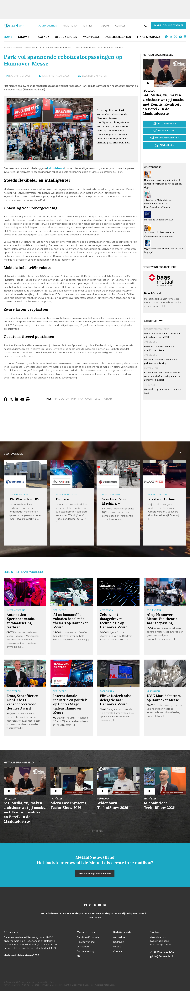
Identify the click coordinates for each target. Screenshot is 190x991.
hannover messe (89, 398)
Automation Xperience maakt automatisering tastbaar (20, 621)
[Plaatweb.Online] (154, 482)
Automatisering (16, 610)
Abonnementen (48, 26)
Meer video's (95, 831)
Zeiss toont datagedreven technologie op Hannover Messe (113, 621)
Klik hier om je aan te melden (94, 873)
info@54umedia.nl (162, 956)
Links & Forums (149, 36)
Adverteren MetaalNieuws (16, 985)
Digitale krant (167, 130)
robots (108, 398)
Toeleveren (60, 610)
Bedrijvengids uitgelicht (160, 267)
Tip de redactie (167, 123)
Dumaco (62, 499)
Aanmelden (119, 937)
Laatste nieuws (153, 321)
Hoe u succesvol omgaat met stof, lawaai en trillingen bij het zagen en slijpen (163, 184)
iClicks (52, 982)
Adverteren (70, 26)
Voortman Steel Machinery (114, 501)
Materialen (151, 368)
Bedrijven (118, 942)
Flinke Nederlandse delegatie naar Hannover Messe (115, 700)
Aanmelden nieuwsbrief (168, 25)
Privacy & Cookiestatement (55, 985)
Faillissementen (118, 36)
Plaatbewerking (19, 494)
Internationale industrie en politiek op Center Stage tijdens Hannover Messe (70, 704)
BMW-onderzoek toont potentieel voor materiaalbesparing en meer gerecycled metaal (162, 376)
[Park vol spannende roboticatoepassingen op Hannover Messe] (49, 158)
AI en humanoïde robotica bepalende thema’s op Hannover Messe (70, 621)
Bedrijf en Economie (156, 329)
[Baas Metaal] (160, 290)
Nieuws (23, 36)
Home (8, 36)
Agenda (43, 36)
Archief (87, 26)
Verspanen (150, 342)
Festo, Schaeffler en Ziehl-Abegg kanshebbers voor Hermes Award (22, 702)
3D (78, 956)
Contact (120, 26)
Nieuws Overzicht (24, 47)
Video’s (105, 26)
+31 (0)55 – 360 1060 (163, 951)
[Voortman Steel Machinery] (107, 482)
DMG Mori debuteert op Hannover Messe (164, 698)
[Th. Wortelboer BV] (15, 481)
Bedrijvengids (66, 36)
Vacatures (91, 36)
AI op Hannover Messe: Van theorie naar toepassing (162, 619)
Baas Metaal (152, 293)
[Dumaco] (61, 482)
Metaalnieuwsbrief (167, 137)
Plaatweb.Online (161, 499)
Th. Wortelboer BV (24, 499)
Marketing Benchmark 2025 (158, 219)
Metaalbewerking (67, 494)
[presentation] (180, 452)
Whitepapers (152, 167)
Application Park (65, 398)
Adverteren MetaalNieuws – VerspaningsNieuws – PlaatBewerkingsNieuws (159, 204)
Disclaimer (77, 985)
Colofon (36, 985)
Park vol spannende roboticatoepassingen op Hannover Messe (63, 60)
